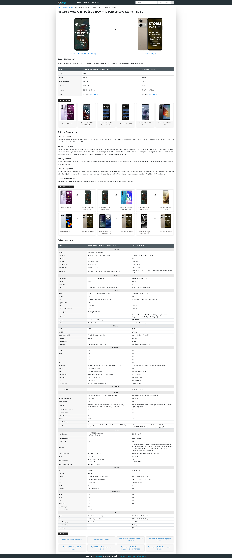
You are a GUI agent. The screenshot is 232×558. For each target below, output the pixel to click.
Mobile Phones (68, 7)
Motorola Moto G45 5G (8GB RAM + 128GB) (82, 54)
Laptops (95, 2)
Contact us (142, 556)
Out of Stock (94, 94)
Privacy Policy (121, 556)
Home (79, 2)
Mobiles (86, 2)
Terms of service (132, 556)
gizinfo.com (99, 556)
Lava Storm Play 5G (150, 54)
